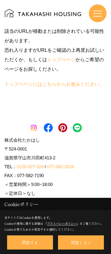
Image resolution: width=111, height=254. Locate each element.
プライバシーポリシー (62, 223)
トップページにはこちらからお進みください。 (54, 84)
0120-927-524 (30, 166)
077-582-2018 (60, 166)
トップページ (61, 59)
